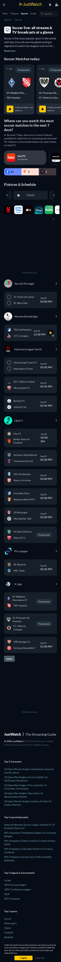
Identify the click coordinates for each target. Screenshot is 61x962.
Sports (7, 19)
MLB (6, 894)
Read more (9, 50)
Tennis (7, 927)
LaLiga (7, 880)
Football (8, 932)
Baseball (8, 937)
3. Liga (9, 68)
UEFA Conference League (17, 889)
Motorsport (10, 923)
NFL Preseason (12, 898)
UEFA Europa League (15, 884)
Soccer (18, 19)
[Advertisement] (29, 248)
